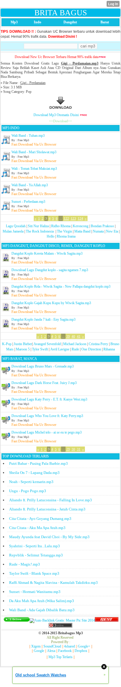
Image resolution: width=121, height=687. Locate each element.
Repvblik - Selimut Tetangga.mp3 (36, 555)
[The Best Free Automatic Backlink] (106, 620)
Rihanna (109, 349)
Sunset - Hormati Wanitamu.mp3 (34, 591)
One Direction (91, 349)
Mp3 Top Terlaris (60, 657)
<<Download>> (60, 121)
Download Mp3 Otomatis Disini (56, 115)
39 (68, 336)
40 (73, 336)
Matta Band (82, 231)
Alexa (51, 651)
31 (78, 449)
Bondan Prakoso (102, 226)
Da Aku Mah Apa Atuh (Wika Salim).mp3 (41, 601)
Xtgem (36, 646)
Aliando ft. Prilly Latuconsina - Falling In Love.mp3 (50, 500)
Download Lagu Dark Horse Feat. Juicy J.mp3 (44, 383)
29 (68, 449)
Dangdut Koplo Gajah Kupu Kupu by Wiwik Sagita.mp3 (51, 303)
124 (80, 218)
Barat (104, 22)
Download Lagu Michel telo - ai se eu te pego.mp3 (46, 432)
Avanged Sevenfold (47, 344)
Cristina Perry (98, 344)
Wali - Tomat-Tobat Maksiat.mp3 (34, 169)
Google (39, 651)
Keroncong (80, 226)
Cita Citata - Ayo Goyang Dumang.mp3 (40, 518)
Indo (37, 22)
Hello (50, 236)
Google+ (84, 646)
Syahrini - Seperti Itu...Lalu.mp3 (34, 546)
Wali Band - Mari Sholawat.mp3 (33, 152)
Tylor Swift (40, 349)
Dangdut (70, 22)
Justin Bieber (23, 344)
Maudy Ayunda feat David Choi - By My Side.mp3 (49, 537)
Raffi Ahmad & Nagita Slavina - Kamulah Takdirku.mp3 (53, 582)
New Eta (112, 231)
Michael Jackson (74, 344)
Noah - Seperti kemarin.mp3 (31, 482)
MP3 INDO (10, 128)
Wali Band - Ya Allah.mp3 (29, 185)
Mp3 (14, 22)
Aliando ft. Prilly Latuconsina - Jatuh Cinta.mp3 (47, 509)
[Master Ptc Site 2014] (62, 620)
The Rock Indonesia (40, 231)
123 (73, 218)
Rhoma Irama (66, 236)
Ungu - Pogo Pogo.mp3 (27, 491)
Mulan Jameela (13, 231)
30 (73, 449)
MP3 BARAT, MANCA (19, 359)
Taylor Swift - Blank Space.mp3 (34, 573)
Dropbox (81, 651)
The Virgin (64, 231)
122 (66, 218)
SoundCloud (52, 646)
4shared (69, 646)
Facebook (65, 651)
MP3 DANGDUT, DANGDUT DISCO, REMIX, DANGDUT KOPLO (53, 246)
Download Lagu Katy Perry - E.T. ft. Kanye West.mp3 (49, 399)
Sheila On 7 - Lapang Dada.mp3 (34, 472)
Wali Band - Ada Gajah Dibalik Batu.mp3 (42, 610)
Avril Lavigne (59, 349)
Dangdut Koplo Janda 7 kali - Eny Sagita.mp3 (43, 319)
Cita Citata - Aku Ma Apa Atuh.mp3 (37, 527)
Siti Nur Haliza (38, 226)
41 (78, 336)
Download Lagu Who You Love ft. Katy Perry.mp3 (47, 416)
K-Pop (6, 344)
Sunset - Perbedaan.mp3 (28, 202)
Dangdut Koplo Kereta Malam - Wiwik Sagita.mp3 (47, 253)
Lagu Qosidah (16, 226)
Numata (98, 231)
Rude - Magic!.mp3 (24, 564)
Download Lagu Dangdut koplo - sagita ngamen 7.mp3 (49, 270)
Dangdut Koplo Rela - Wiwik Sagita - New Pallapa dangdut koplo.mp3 (60, 286)
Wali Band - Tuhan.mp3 (28, 136)
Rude (75, 349)
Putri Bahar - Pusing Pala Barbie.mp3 (38, 463)
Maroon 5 (23, 349)
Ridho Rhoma (60, 226)
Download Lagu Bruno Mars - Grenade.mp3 (42, 366)
